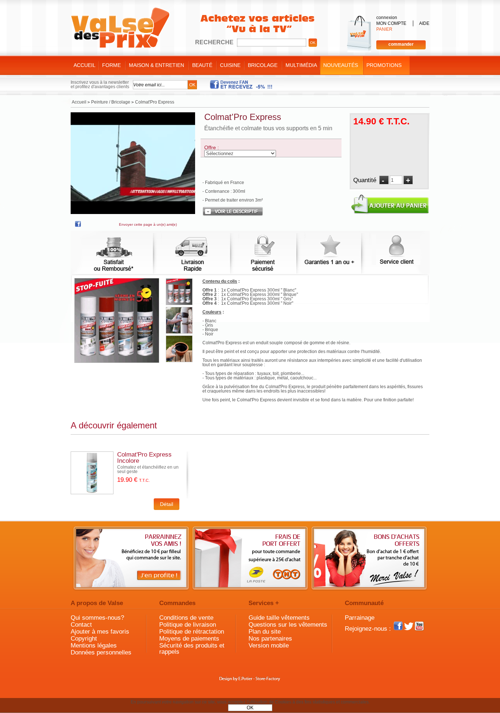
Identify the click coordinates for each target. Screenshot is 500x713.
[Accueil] (120, 27)
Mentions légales (94, 645)
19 (133, 479)
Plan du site (265, 631)
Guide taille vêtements (279, 617)
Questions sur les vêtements (288, 624)
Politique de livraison (187, 624)
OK (250, 707)
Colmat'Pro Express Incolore (144, 457)
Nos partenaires (270, 638)
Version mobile (269, 645)
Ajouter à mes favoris (100, 631)
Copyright (84, 638)
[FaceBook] (78, 225)
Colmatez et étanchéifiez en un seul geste (148, 469)
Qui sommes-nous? (97, 617)
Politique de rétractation (191, 631)
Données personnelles (101, 652)
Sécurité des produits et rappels (191, 648)
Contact (81, 624)
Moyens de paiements (189, 638)
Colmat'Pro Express (242, 117)
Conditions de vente (186, 617)
